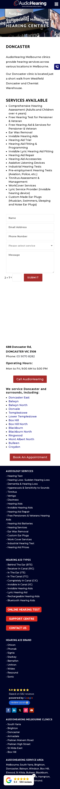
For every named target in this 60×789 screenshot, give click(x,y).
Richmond (36, 780)
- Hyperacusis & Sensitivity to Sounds (27, 487)
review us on (18, 702)
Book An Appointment (30, 457)
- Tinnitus (11, 491)
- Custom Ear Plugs (17, 535)
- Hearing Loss (14, 480)
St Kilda (20, 772)
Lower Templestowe (23, 416)
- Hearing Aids (14, 503)
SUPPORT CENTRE (21, 619)
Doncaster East (19, 397)
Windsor (34, 768)
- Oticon (10, 645)
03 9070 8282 (25, 356)
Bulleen (14, 443)
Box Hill (14, 420)
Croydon (14, 446)
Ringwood (15, 435)
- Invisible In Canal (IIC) (19, 584)
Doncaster (12, 768)
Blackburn (16, 428)
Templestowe (18, 412)
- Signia (10, 652)
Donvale (14, 409)
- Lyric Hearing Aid (16, 592)
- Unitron (11, 664)
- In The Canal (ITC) (17, 576)
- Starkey (11, 657)
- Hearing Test (14, 476)
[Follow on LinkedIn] (14, 710)
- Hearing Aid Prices (17, 547)
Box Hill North (18, 424)
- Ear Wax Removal (17, 531)
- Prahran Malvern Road (19, 740)
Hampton (44, 776)
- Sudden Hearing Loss (36, 480)
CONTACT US (18, 628)
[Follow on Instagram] (25, 710)
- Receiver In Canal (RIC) (20, 568)
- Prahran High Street (18, 744)
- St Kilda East (14, 748)
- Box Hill (11, 752)
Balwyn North (18, 405)
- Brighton (12, 728)
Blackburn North (20, 431)
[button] (31, 696)
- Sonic (10, 676)
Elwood (10, 772)
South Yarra (26, 764)
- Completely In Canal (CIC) (22, 580)
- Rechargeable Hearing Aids (23, 596)
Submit (33, 277)
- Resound (12, 672)
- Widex (10, 668)
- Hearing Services (16, 527)
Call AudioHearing (30, 379)
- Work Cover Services (19, 539)
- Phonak (11, 648)
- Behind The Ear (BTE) (19, 564)
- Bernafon (12, 660)
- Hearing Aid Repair (18, 511)
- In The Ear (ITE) (15, 572)
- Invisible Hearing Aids (19, 507)
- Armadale (12, 736)
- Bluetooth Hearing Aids (20, 600)
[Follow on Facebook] (8, 710)
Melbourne (12, 764)
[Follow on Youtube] (31, 710)
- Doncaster (13, 732)
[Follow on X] (20, 710)
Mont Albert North (21, 439)
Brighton (39, 764)
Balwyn (14, 401)
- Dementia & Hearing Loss (22, 483)
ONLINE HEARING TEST (24, 609)
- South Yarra (13, 724)
